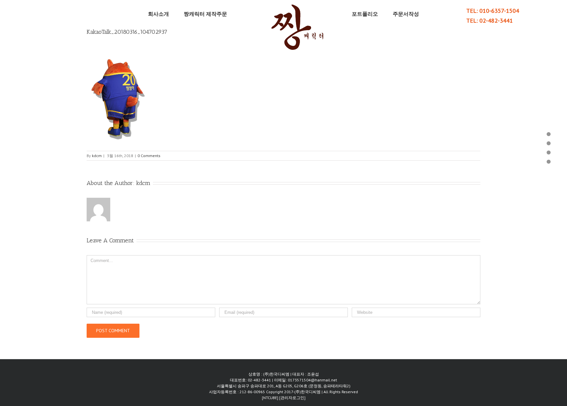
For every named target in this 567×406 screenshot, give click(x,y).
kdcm (97, 155)
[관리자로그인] (292, 397)
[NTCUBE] (270, 397)
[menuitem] (175, 14)
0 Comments (148, 155)
